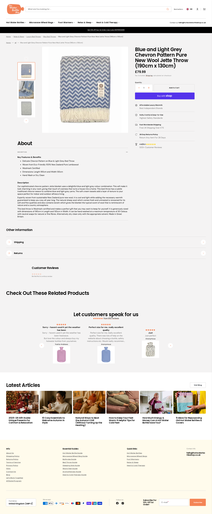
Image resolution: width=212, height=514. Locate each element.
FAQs (8, 468)
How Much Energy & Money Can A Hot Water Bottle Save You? (155, 420)
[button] (197, 9)
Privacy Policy (12, 465)
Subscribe (198, 502)
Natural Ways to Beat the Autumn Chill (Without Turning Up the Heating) (88, 421)
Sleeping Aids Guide (71, 465)
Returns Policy (12, 459)
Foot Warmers (133, 459)
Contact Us (11, 472)
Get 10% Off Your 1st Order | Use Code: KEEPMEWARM (106, 30)
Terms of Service (13, 462)
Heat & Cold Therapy (136, 465)
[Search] (168, 9)
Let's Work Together (14, 478)
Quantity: (138, 82)
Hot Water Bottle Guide (72, 453)
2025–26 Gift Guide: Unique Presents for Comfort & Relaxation (21, 420)
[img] (98, 318)
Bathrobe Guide (69, 459)
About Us (10, 453)
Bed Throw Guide (70, 462)
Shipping (149, 76)
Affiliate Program (13, 481)
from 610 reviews (111, 318)
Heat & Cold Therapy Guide (74, 475)
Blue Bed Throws (49, 37)
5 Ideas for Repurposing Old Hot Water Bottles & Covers (189, 420)
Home (8, 37)
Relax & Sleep (19, 37)
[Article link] (22, 410)
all (15, 43)
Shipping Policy (12, 456)
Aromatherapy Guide (72, 472)
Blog (8, 475)
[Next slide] (26, 120)
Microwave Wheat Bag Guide (75, 456)
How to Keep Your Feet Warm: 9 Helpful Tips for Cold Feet (122, 420)
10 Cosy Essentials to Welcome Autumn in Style (53, 420)
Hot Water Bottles (134, 453)
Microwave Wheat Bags (137, 456)
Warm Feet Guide (70, 468)
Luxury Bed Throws (33, 37)
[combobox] (98, 9)
